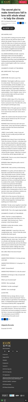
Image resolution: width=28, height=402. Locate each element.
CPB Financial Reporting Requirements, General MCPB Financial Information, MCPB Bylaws (13, 378)
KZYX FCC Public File (7, 369)
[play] (2, 400)
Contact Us (5, 366)
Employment (5, 363)
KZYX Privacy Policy (7, 384)
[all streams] (26, 400)
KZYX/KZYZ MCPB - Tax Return (9, 381)
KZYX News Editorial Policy (8, 387)
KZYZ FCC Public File (7, 372)
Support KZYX (6, 357)
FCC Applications (6, 375)
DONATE (23, 2)
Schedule (5, 360)
